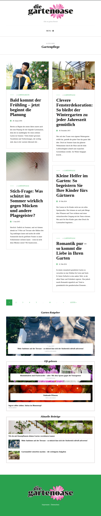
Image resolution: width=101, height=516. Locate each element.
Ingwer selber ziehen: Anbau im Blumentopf (25, 405)
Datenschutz (55, 505)
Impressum (46, 505)
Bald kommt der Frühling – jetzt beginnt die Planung (25, 107)
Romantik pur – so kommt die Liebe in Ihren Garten (71, 251)
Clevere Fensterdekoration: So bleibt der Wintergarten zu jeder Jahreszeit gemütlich (74, 112)
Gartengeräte (23, 95)
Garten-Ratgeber (50, 351)
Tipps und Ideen (50, 398)
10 (50, 302)
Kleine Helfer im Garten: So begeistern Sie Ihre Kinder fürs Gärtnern (72, 185)
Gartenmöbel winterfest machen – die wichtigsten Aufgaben (43, 452)
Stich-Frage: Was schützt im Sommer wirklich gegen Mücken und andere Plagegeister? (26, 203)
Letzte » (73, 302)
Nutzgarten (12, 407)
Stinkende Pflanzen (50, 395)
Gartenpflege (69, 95)
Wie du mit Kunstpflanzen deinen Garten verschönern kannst (31, 436)
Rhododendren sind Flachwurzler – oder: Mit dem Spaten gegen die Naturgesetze (50, 376)
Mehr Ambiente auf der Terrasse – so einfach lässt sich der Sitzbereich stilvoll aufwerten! (50, 349)
